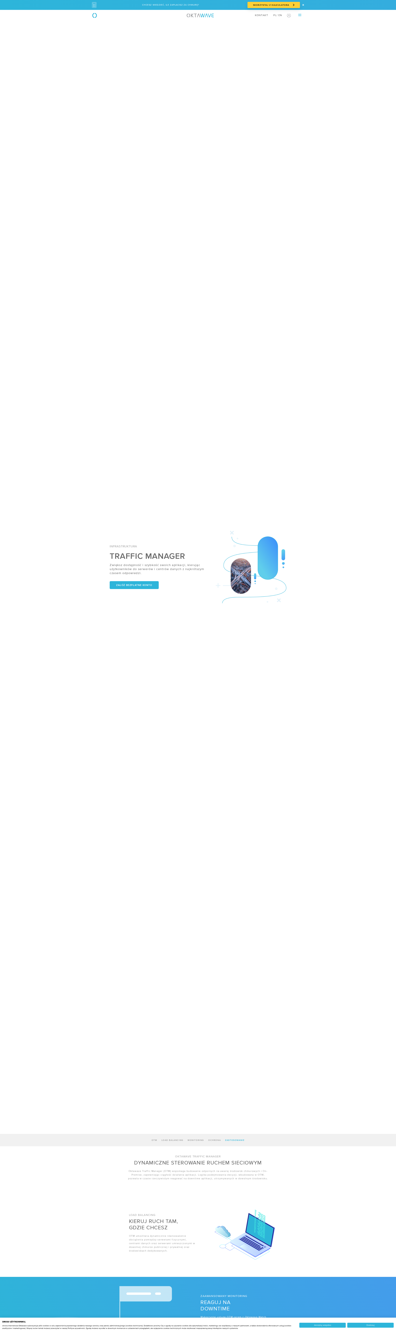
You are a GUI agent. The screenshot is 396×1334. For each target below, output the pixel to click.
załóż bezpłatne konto (134, 585)
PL (274, 15)
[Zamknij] (303, 5)
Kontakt (261, 15)
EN (280, 15)
